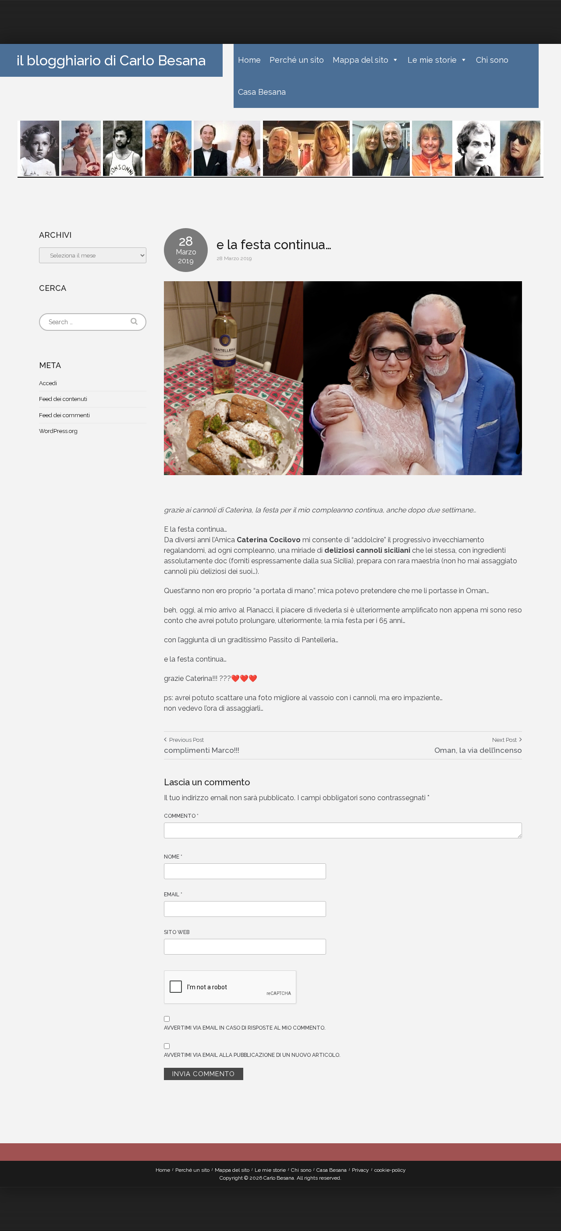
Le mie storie (432, 59)
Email (173, 894)
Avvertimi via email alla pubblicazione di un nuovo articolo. (252, 1055)
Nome (173, 857)
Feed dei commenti (64, 415)
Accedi (48, 383)
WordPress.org (58, 431)
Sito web (176, 932)
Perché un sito (297, 59)
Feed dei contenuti (63, 399)
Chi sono (492, 59)
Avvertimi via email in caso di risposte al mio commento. (245, 1028)
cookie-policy (390, 1170)
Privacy (360, 1170)
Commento (181, 816)
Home (249, 59)
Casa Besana (262, 92)
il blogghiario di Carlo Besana (111, 60)
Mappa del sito (360, 59)
